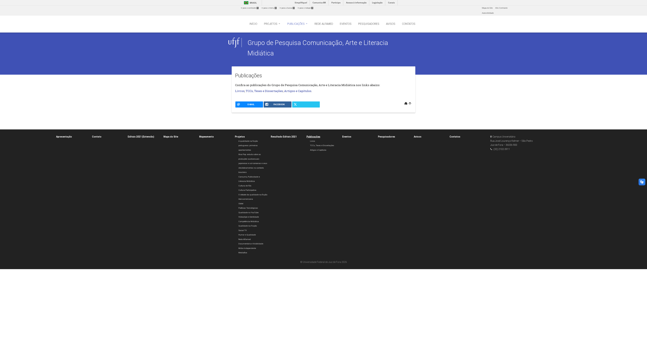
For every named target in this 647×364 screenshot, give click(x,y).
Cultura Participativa (247, 190)
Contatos (455, 136)
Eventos (346, 136)
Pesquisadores (386, 136)
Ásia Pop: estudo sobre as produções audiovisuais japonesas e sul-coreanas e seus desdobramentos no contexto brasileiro (252, 163)
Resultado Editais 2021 (284, 136)
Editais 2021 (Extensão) (141, 136)
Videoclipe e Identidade (248, 217)
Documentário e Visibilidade (250, 244)
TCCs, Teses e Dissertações (264, 91)
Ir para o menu (269, 8)
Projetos (240, 136)
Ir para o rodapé (305, 8)
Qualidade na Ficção (247, 226)
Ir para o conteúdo (249, 8)
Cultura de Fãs (244, 186)
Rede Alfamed (244, 239)
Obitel (240, 204)
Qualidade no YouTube (248, 212)
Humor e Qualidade (247, 235)
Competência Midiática (248, 221)
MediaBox (242, 253)
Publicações (313, 136)
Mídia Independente (247, 248)
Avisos (417, 136)
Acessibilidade (488, 13)
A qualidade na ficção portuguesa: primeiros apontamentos (248, 145)
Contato (96, 136)
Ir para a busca (287, 8)
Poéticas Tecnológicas (248, 208)
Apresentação (64, 136)
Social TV (242, 230)
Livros (239, 91)
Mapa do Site (487, 8)
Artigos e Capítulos (297, 91)
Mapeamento (206, 136)
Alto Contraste (501, 8)
